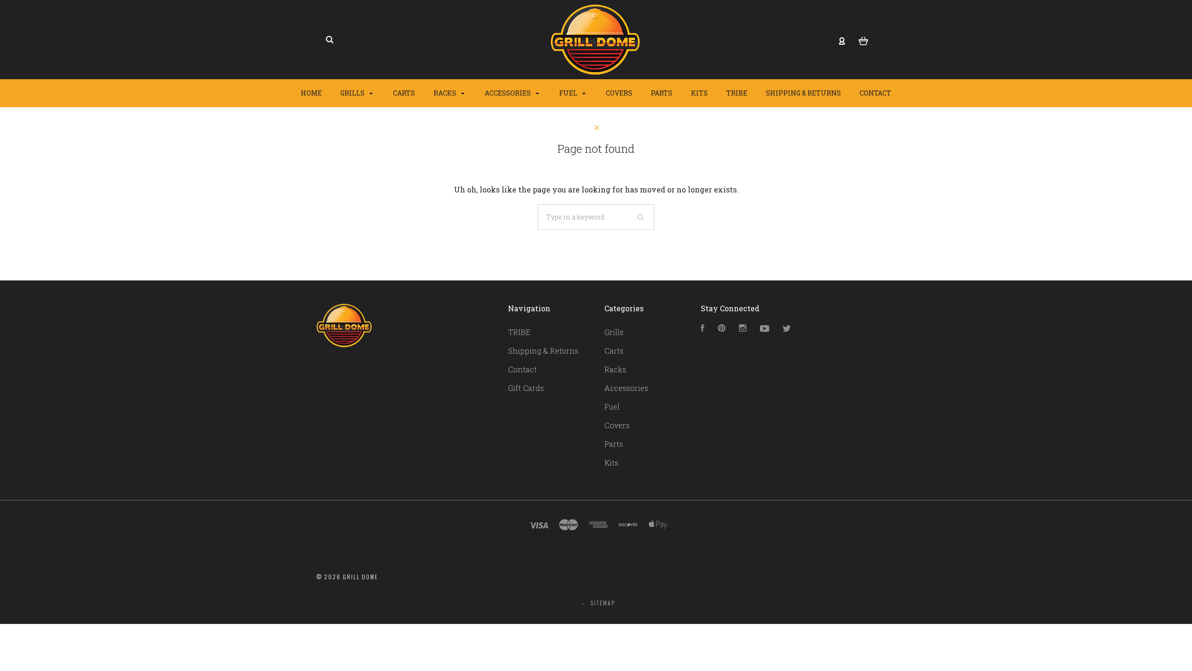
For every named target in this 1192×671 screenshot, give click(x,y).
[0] (863, 40)
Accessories (508, 93)
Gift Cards (526, 388)
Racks (445, 93)
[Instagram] (742, 329)
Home (311, 93)
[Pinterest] (721, 329)
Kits (699, 93)
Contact (875, 93)
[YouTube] (764, 329)
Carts (404, 93)
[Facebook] (702, 329)
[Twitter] (787, 329)
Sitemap (603, 603)
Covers (619, 93)
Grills (353, 93)
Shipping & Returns (803, 93)
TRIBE (736, 93)
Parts (661, 93)
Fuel (569, 93)
